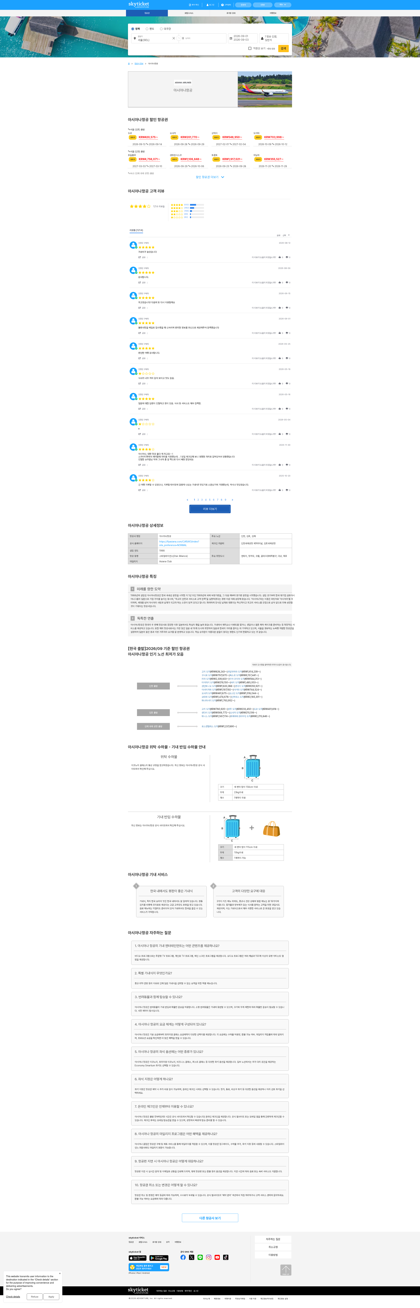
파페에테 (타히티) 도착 (240, 716)
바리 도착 (235, 682)
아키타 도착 (239, 689)
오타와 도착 (207, 697)
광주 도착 (232, 709)
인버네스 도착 (237, 697)
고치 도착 (206, 671)
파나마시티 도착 (209, 700)
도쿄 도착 (258, 709)
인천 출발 (153, 686)
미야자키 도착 (208, 682)
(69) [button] (186, 214)
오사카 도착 (207, 693)
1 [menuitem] (194, 499)
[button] (143, 257)
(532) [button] (186, 205)
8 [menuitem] (221, 499)
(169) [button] (186, 211)
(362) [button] (186, 208)
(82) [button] (186, 217)
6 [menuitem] (213, 499)
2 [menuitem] (198, 499)
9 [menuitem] (225, 499)
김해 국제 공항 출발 (153, 726)
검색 (283, 48)
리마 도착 (206, 679)
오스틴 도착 (234, 693)
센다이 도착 (240, 686)
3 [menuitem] (202, 499)
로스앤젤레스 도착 (210, 726)
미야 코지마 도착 (236, 679)
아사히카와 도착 (209, 689)
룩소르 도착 (235, 675)
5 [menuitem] (209, 499)
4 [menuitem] (206, 499)
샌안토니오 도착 (209, 686)
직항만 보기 (264, 48)
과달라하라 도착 (235, 671)
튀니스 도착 (207, 716)
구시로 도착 (207, 675)
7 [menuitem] (217, 499)
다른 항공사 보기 (210, 1218)
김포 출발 (153, 712)
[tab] (136, 231)
